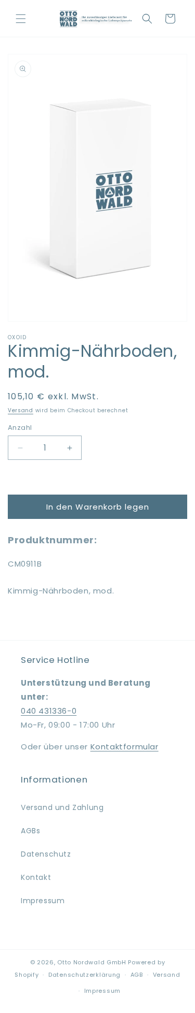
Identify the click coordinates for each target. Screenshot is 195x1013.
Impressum (42, 900)
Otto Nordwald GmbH (91, 962)
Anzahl (20, 427)
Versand (20, 410)
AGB (137, 975)
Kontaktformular (124, 746)
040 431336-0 (48, 710)
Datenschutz (46, 854)
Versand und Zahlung (62, 807)
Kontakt (36, 877)
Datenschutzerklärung (84, 975)
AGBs (30, 831)
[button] (20, 18)
